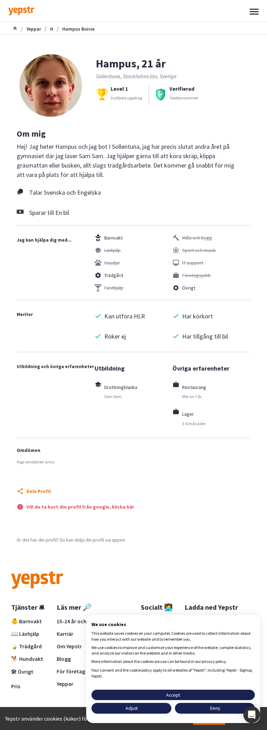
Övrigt (188, 288)
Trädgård (113, 275)
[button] (251, 714)
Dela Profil (38, 491)
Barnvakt (113, 238)
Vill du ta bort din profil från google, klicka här (80, 507)
